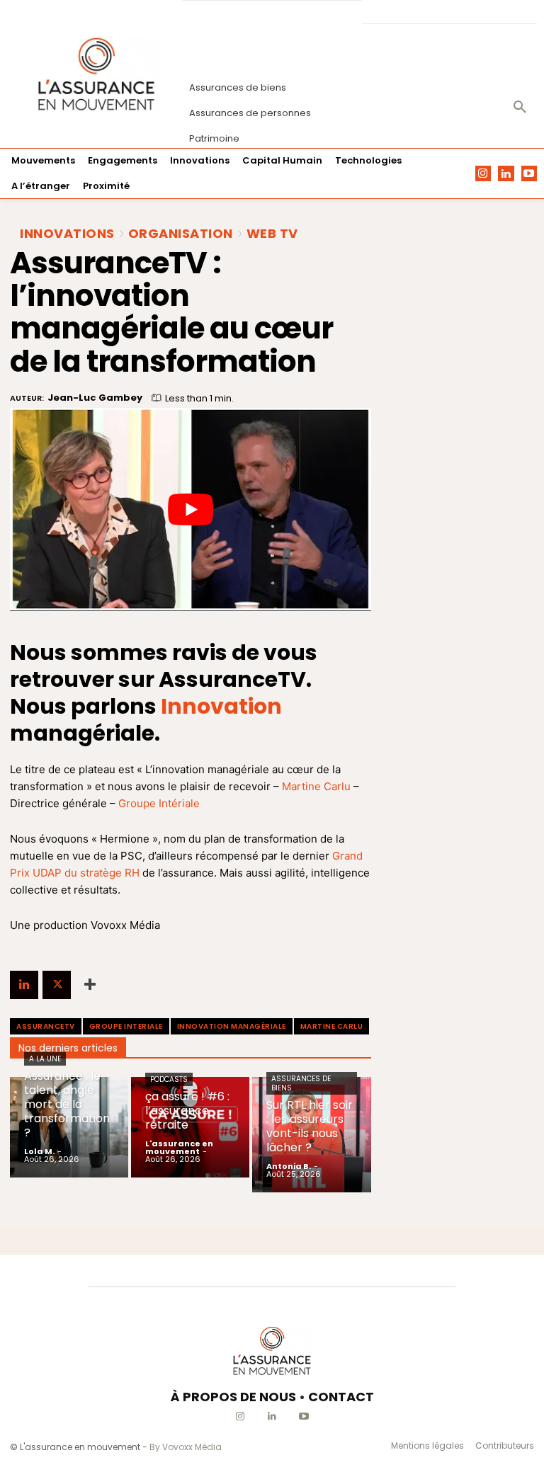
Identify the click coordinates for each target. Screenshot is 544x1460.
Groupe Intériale (159, 803)
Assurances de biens (301, 1083)
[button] (520, 108)
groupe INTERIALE (126, 1026)
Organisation (180, 233)
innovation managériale (231, 1026)
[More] (90, 985)
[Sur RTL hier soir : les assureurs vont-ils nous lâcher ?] (311, 1134)
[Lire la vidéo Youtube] (190, 509)
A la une (45, 1059)
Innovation (221, 706)
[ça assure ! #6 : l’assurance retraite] (190, 1127)
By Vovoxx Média (185, 1447)
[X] (56, 985)
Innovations (67, 233)
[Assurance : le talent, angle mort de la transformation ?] (69, 1127)
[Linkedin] (506, 174)
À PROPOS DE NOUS (233, 1396)
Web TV (272, 233)
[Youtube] (529, 174)
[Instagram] (483, 174)
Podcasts (169, 1079)
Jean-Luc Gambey (94, 398)
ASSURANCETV (45, 1026)
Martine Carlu (316, 786)
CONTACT (341, 1396)
